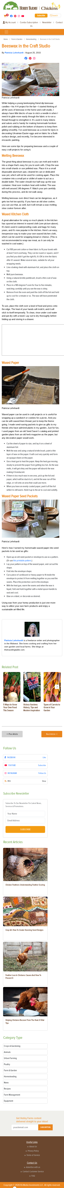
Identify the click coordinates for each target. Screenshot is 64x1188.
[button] (57, 687)
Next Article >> (52, 734)
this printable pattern (22, 560)
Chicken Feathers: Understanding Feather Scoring (25, 885)
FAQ (33, 1175)
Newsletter (46, 22)
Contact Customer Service (33, 1171)
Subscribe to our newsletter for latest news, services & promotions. (23, 805)
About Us (33, 1146)
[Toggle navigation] (6, 32)
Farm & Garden (16, 39)
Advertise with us (33, 1167)
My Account (10, 22)
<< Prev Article (12, 734)
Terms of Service (33, 1155)
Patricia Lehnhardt (14, 52)
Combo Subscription (29, 22)
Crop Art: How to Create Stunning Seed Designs (24, 930)
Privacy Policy (33, 1151)
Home (6, 39)
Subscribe (41, 15)
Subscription (45, 1127)
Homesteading (31, 39)
